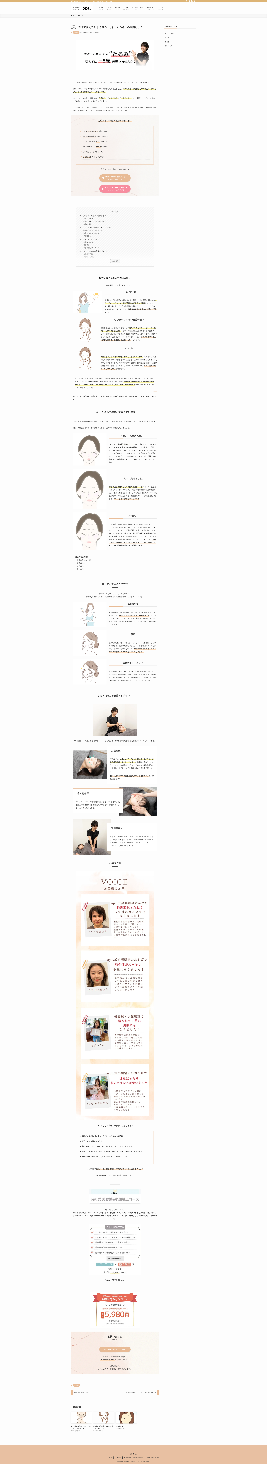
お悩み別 (76, 32)
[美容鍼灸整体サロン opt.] (82, 8)
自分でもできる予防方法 (92, 239)
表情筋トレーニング (92, 248)
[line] (189, 1)
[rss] (192, 1)
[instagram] (186, 1)
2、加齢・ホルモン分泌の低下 (96, 221)
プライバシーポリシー (152, 1457)
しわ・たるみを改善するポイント (95, 251)
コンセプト (118, 1457)
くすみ (167, 37)
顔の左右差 (168, 46)
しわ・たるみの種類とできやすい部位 (97, 227)
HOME (110, 1457)
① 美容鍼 (89, 254)
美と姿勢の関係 (138, 1457)
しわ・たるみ (169, 33)
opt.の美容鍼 (127, 1457)
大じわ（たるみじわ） (93, 233)
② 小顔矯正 (90, 257)
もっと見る (115, 261)
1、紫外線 (89, 218)
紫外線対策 (90, 242)
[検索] (194, 1)
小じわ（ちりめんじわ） (94, 230)
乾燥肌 (167, 42)
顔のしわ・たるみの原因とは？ (94, 216)
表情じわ (89, 236)
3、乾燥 (89, 224)
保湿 (87, 245)
